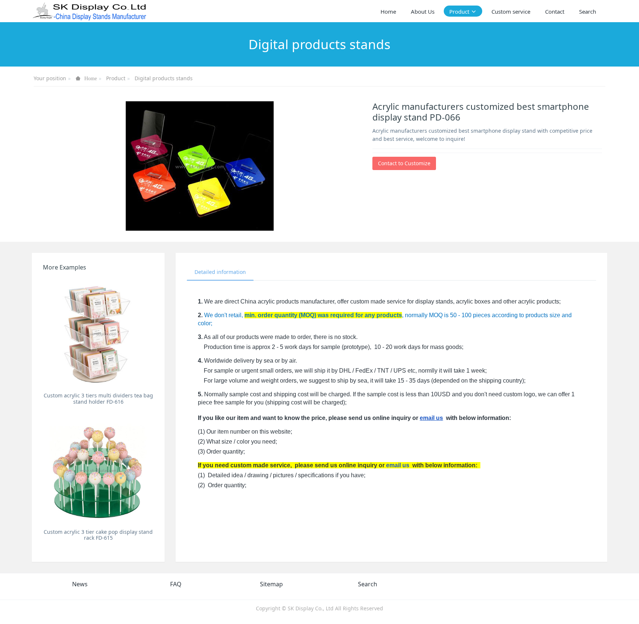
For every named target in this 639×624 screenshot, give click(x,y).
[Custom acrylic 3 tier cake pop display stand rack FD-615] (98, 470)
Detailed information (220, 271)
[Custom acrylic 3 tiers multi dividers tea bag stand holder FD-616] (98, 333)
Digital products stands (164, 78)
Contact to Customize (404, 163)
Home (388, 11)
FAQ (176, 584)
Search (367, 584)
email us (431, 418)
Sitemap (271, 584)
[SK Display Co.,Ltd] (90, 11)
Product (115, 78)
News (80, 584)
